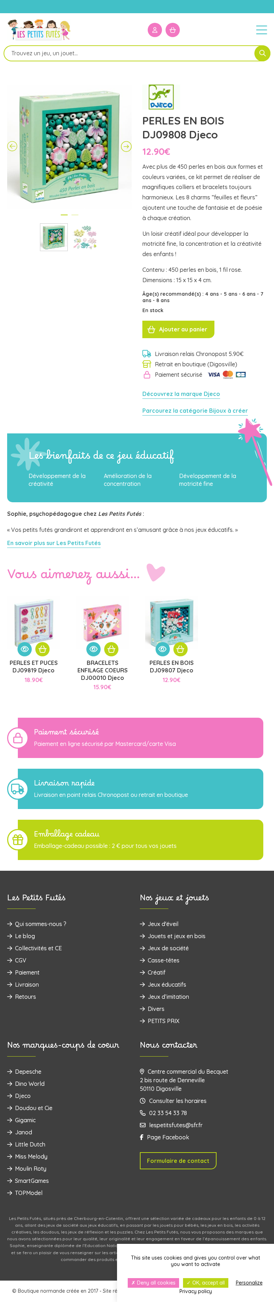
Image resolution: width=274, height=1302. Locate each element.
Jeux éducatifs (167, 984)
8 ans (162, 300)
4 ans (212, 294)
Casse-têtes (163, 960)
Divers (156, 1008)
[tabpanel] (69, 147)
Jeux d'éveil (163, 923)
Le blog (25, 936)
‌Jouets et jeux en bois (177, 936)
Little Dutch (30, 1144)
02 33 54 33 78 (168, 1113)
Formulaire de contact (178, 1160)
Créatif (157, 972)
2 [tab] (74, 218)
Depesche (28, 1071)
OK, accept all (208, 1283)
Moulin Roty (30, 1168)
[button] (42, 649)
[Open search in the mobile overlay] (137, 53)
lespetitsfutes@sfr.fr (176, 1125)
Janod (23, 1132)
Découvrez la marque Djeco (181, 393)
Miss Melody (31, 1156)
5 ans (231, 294)
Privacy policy (195, 1291)
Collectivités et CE (38, 948)
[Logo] (39, 39)
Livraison (27, 984)
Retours (25, 996)
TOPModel (28, 1192)
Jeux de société (168, 948)
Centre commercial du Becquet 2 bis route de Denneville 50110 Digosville (184, 1080)
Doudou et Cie (33, 1108)
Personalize (249, 1283)
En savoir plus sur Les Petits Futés (54, 543)
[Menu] (261, 29)
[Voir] (24, 649)
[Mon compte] (155, 30)
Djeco (23, 1095)
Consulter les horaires (178, 1100)
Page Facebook (168, 1137)
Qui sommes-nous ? (40, 923)
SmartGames (32, 1180)
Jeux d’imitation (168, 996)
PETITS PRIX (163, 1020)
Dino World (30, 1083)
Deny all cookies (156, 1283)
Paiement (27, 972)
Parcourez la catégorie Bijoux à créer (195, 410)
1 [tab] (64, 218)
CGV (20, 960)
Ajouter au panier (183, 329)
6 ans (249, 294)
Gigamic (25, 1120)
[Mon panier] (173, 30)
